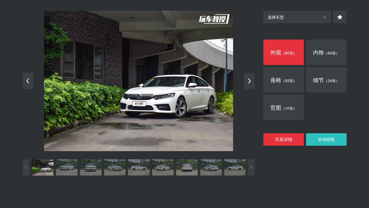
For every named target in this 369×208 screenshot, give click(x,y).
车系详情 (283, 139)
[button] (297, 17)
